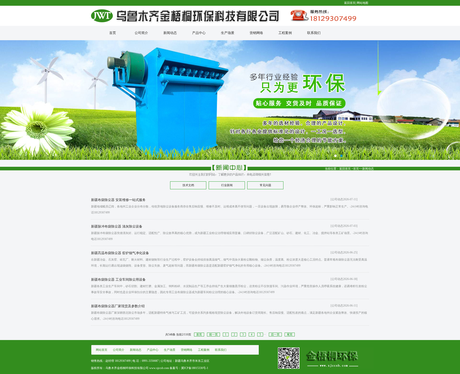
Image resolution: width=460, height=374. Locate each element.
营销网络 (256, 33)
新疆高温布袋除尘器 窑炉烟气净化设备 (120, 253)
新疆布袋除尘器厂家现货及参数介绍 (118, 306)
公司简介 (141, 33)
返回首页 (350, 3)
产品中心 (199, 33)
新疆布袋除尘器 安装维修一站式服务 (118, 200)
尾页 (290, 334)
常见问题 (265, 185)
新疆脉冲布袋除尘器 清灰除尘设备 (116, 226)
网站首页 (101, 350)
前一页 (213, 334)
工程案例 (285, 33)
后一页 (275, 334)
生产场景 (227, 33)
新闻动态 (170, 33)
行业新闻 (227, 185)
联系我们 (314, 33)
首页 (112, 33)
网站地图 (362, 3)
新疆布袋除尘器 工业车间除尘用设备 (118, 279)
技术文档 (188, 185)
